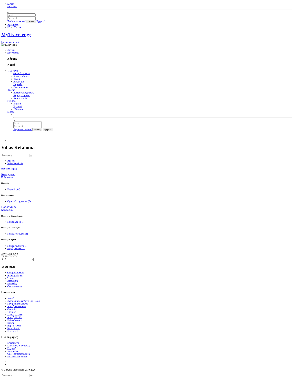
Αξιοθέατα (18, 81)
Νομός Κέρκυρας (17, 233)
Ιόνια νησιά (12, 331)
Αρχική (10, 50)
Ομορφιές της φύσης (19, 201)
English (17, 103)
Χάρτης (11, 90)
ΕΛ (19, 27)
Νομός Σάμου (15, 221)
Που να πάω (13, 52)
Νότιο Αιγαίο (13, 328)
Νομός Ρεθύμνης (17, 245)
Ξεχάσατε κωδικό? (16, 21)
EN (9, 27)
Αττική (10, 298)
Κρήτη (10, 323)
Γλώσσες (11, 101)
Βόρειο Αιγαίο (14, 325)
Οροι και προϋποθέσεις (18, 354)
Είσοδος (11, 3)
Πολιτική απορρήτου (17, 356)
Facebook (12, 6)
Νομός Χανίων (16, 248)
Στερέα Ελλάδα (14, 314)
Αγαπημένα (12, 24)
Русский (17, 106)
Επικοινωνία (13, 343)
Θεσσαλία (12, 309)
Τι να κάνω (12, 70)
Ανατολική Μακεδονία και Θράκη (23, 301)
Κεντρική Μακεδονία (17, 303)
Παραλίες (18, 84)
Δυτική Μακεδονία (16, 306)
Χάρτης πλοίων (20, 98)
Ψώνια (16, 79)
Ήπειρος (11, 312)
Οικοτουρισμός (20, 87)
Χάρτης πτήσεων (21, 95)
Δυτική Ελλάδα (14, 317)
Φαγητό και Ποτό (21, 73)
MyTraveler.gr (16, 34)
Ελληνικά (18, 109)
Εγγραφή (40, 21)
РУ (14, 27)
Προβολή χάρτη (9, 168)
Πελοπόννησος (14, 320)
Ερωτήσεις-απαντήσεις (18, 345)
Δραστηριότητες (21, 76)
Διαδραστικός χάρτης (23, 92)
